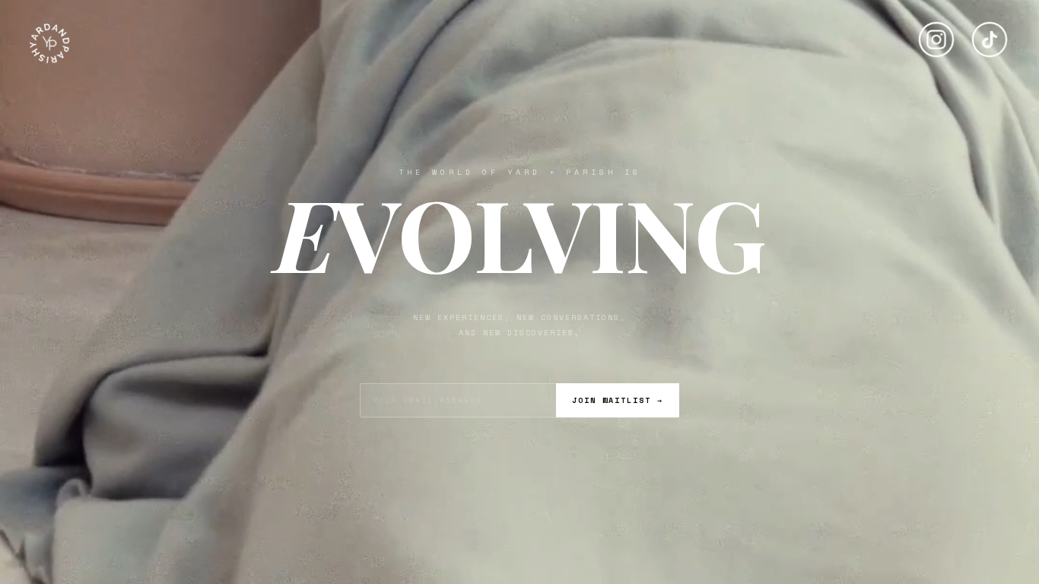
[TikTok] (990, 33)
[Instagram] (936, 33)
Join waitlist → (617, 400)
